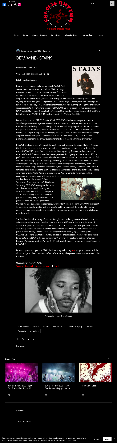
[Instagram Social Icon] (19, 4)
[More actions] (99, 51)
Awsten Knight (34, 331)
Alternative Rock (23, 326)
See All (110, 359)
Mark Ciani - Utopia (89, 386)
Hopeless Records (59, 326)
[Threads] (15, 4)
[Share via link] (34, 339)
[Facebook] (4, 4)
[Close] (114, 439)
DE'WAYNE (89, 326)
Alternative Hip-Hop (75, 326)
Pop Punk (46, 326)
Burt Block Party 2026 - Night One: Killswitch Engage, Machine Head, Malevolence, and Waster (58, 387)
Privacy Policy (71, 440)
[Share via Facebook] (17, 339)
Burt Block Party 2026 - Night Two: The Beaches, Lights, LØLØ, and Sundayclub (21, 387)
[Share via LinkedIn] (28, 339)
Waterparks (22, 331)
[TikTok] (11, 4)
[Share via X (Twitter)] (23, 339)
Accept (107, 439)
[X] (8, 4)
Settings (96, 439)
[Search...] (112, 3)
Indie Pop (36, 326)
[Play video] (81, 189)
